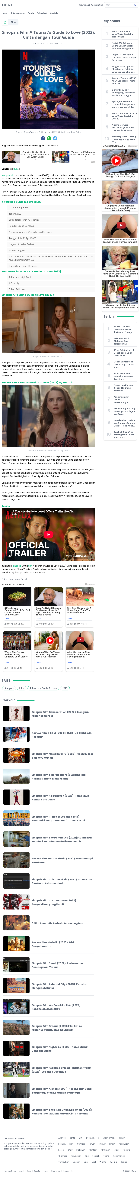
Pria (87, 1156)
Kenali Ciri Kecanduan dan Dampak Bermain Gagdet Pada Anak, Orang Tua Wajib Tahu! (124, 423)
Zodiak (124, 1162)
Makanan (80, 1150)
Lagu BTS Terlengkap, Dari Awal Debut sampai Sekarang (124, 57)
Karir (29, 1171)
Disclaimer (55, 1171)
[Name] (135, 5)
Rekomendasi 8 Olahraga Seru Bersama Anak (121, 341)
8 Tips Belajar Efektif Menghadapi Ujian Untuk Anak (124, 353)
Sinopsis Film (8, 175)
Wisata (113, 1162)
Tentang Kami (10, 1171)
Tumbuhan (63, 1162)
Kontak (21, 1171)
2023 (64, 688)
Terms (46, 1171)
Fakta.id (7, 4)
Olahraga (62, 1156)
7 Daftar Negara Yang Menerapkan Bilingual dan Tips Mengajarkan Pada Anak (124, 411)
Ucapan (76, 1162)
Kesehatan (124, 1144)
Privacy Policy (68, 1171)
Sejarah (96, 1156)
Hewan (92, 1144)
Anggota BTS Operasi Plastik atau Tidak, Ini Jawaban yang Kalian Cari (123, 69)
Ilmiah (112, 1144)
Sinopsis (9, 688)
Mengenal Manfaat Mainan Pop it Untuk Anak (124, 364)
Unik (86, 1162)
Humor (102, 1144)
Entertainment (17, 13)
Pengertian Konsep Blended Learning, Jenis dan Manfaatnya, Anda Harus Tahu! (123, 388)
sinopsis (17, 565)
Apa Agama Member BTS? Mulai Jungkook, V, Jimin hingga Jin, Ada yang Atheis (124, 104)
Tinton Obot (39, 43)
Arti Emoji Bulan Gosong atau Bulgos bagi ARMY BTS (124, 139)
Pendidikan (76, 1156)
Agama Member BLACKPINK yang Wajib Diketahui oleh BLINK (123, 128)
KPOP (70, 1150)
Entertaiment (109, 1137)
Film (13, 22)
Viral (94, 1162)
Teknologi (42, 13)
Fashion (62, 1144)
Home (4, 13)
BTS (80, 1137)
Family (31, 13)
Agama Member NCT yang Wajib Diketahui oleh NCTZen (122, 34)
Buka (16, 168)
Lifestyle (54, 13)
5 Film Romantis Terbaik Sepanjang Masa (58, 923)
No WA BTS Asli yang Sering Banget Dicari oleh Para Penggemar (123, 46)
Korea (61, 1150)
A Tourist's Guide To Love (43, 688)
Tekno (106, 1156)
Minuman (105, 1150)
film (30, 565)
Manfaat (93, 1150)
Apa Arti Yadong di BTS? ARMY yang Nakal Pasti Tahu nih (124, 81)
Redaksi (37, 1171)
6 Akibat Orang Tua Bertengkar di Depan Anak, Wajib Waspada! (124, 435)
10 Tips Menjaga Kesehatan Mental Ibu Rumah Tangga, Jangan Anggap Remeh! (123, 329)
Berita (72, 1137)
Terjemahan (119, 1156)
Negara (126, 1150)
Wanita (103, 1162)
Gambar (81, 1144)
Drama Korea (92, 1137)
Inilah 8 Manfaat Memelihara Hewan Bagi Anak (123, 376)
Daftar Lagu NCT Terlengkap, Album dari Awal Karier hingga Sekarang (123, 93)
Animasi (62, 1137)
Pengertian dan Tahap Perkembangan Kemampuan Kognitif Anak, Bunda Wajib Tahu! (124, 400)
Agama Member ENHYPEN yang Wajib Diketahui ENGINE (124, 116)
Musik (116, 1150)
